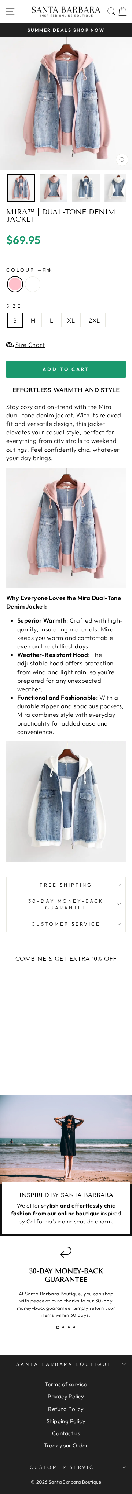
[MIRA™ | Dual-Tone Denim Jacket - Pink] (24, 1070)
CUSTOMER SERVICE (66, 924)
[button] (58, 1327)
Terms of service (66, 1384)
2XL (94, 320)
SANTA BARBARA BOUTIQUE (64, 1364)
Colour (28, 270)
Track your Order (66, 1445)
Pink (15, 284)
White (32, 284)
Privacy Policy (66, 1396)
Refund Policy (66, 1408)
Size (14, 306)
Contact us (66, 1433)
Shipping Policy (66, 1421)
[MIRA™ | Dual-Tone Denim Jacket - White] (33, 1070)
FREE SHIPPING (66, 885)
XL (71, 320)
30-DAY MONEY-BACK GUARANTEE (66, 904)
